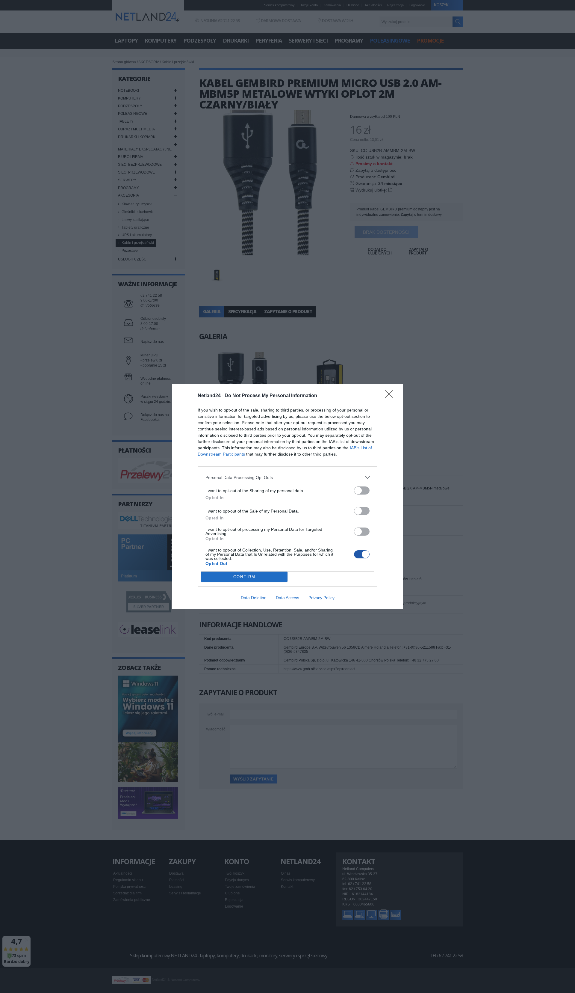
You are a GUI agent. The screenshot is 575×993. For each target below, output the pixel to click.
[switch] (362, 490)
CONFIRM (244, 577)
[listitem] (287, 477)
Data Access (287, 597)
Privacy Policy (321, 597)
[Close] (391, 396)
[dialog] (287, 496)
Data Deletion (254, 597)
